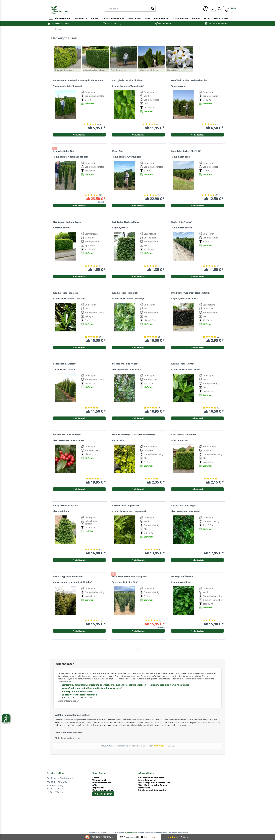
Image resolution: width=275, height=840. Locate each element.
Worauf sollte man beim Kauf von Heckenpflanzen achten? (92, 688)
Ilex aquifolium (61, 511)
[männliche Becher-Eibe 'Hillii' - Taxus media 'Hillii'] (183, 181)
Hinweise (154, 837)
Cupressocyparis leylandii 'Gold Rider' (72, 582)
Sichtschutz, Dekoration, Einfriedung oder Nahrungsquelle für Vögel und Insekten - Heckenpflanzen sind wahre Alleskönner (125, 684)
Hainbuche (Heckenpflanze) (67, 222)
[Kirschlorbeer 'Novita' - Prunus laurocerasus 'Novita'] (183, 393)
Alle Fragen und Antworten (151, 777)
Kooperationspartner (102, 790)
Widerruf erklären (103, 793)
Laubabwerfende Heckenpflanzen (79, 694)
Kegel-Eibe (117, 151)
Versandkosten (131, 833)
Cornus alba (118, 440)
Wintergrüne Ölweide (182, 576)
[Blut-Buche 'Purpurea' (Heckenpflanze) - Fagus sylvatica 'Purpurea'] (183, 323)
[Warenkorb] (225, 8)
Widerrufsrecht (99, 780)
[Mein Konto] (213, 8)
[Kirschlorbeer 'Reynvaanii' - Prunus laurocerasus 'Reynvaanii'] (124, 535)
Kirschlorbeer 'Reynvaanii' (125, 505)
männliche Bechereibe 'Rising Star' (130, 576)
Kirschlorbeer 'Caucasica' (66, 293)
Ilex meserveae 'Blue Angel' (185, 511)
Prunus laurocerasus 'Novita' (186, 369)
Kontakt (96, 777)
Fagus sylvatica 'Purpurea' (184, 298)
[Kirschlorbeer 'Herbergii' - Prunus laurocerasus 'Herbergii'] (124, 323)
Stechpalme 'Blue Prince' (125, 364)
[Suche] (219, 8)
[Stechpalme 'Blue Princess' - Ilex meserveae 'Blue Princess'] (65, 464)
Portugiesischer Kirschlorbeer (127, 80)
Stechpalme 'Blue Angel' (183, 505)
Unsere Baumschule (147, 780)
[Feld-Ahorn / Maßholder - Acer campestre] (183, 464)
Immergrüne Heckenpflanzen (77, 691)
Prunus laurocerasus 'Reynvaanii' (129, 511)
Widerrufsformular (101, 782)
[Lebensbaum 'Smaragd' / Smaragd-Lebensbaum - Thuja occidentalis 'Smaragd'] (65, 110)
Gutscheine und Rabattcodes (152, 790)
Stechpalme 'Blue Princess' (67, 435)
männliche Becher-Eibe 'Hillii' (186, 151)
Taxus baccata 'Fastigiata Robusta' (71, 157)
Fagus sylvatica (120, 228)
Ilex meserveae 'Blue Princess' (69, 440)
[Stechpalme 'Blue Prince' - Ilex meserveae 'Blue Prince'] (124, 393)
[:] (209, 118)
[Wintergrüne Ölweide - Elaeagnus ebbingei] (183, 606)
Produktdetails (197, 134)
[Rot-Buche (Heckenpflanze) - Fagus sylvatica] (124, 252)
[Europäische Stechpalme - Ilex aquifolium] (65, 535)
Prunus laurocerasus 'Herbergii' (128, 298)
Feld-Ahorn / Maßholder (183, 435)
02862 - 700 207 (57, 781)
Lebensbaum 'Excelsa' (64, 364)
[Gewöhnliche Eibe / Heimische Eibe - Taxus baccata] (183, 110)
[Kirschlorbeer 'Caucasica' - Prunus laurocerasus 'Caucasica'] (65, 323)
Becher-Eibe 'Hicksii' (181, 222)
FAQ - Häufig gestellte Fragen (152, 785)
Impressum (98, 787)
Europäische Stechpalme (65, 505)
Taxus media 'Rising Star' (125, 582)
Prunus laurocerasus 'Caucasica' (69, 298)
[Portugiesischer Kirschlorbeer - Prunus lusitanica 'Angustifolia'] (124, 110)
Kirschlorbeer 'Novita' (182, 364)
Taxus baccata (178, 86)
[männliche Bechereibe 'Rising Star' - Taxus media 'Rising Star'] (124, 606)
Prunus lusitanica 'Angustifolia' (128, 86)
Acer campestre (179, 440)
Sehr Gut (142, 837)
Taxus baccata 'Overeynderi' (126, 157)
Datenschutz (144, 787)
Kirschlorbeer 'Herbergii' (125, 293)
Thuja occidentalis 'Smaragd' (67, 86)
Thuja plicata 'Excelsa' (64, 369)
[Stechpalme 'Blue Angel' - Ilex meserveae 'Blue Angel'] (183, 535)
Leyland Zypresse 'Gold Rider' (68, 576)
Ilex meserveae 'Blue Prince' (127, 369)
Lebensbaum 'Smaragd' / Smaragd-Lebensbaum (78, 80)
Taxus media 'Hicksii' (181, 228)
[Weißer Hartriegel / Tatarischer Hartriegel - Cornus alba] (124, 464)
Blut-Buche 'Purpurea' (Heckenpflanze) (191, 293)
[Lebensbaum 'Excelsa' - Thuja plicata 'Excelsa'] (65, 393)
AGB (94, 785)
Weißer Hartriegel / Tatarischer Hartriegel (134, 435)
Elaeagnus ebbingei (181, 582)
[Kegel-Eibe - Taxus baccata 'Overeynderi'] (124, 181)
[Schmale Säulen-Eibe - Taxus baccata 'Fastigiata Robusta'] (65, 181)
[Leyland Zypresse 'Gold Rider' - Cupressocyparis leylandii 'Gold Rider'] (65, 606)
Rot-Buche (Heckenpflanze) (126, 222)
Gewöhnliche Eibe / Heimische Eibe (189, 80)
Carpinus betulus (61, 228)
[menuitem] (130, 8)
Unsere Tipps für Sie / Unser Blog (154, 782)
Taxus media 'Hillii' (180, 157)
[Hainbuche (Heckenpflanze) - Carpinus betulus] (65, 252)
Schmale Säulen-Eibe (63, 151)
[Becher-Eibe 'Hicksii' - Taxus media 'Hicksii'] (183, 252)
